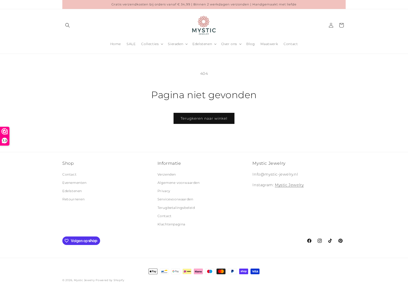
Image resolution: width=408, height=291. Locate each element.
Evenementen (74, 182)
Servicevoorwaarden (175, 199)
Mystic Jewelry (289, 184)
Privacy (163, 191)
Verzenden (166, 174)
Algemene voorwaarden (178, 182)
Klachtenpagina (171, 224)
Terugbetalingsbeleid (176, 207)
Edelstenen (72, 191)
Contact (69, 174)
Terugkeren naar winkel (204, 118)
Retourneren (73, 199)
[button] (67, 25)
